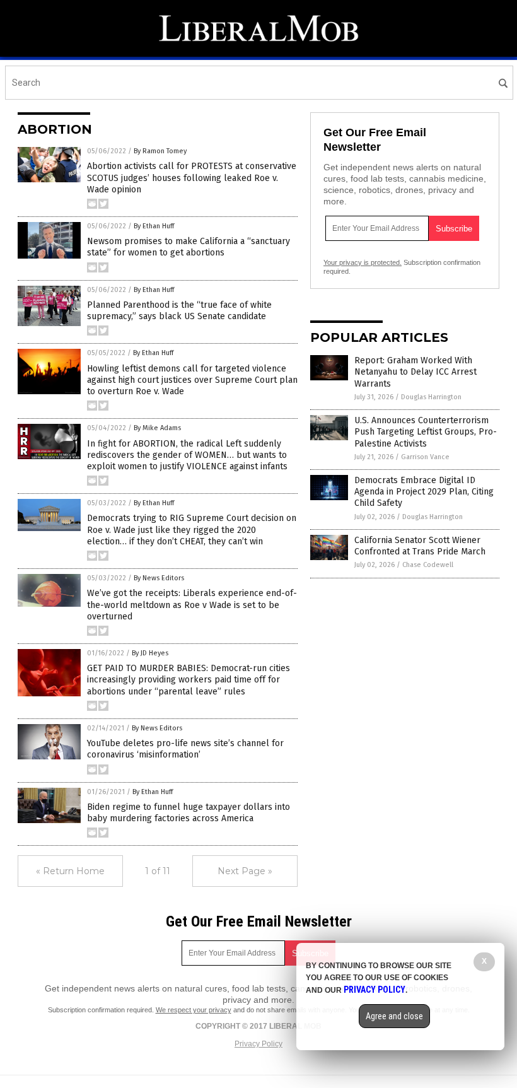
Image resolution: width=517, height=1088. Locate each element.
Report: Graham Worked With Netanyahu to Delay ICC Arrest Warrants (415, 372)
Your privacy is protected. (362, 262)
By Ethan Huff (154, 226)
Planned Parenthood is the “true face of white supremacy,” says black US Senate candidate (179, 311)
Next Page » (245, 871)
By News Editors (159, 578)
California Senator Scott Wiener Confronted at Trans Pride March (419, 546)
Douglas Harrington (431, 397)
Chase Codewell (427, 565)
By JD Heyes (150, 653)
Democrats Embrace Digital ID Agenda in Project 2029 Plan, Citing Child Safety (424, 491)
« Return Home (70, 871)
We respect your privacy (193, 1010)
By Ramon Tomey (160, 151)
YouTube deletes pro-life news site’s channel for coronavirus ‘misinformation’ (185, 749)
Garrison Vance (425, 457)
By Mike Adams (157, 428)
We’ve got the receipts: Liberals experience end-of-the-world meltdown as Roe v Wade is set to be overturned (192, 604)
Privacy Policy (258, 1043)
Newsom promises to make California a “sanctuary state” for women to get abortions (188, 247)
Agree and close (394, 1016)
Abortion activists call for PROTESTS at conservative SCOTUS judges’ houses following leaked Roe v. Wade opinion (191, 177)
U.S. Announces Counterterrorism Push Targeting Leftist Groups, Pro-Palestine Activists (425, 431)
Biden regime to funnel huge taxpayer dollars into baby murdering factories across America (188, 813)
